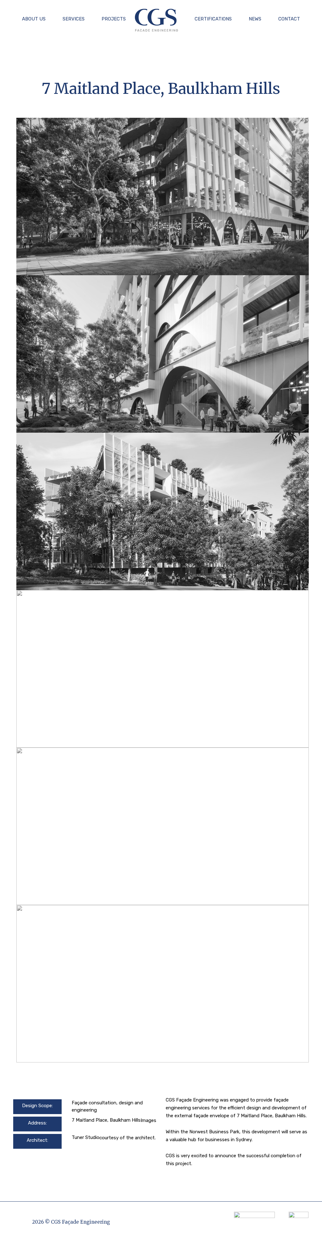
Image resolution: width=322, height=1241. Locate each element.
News (255, 19)
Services (74, 19)
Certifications (213, 19)
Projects (114, 19)
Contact (289, 19)
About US (34, 19)
